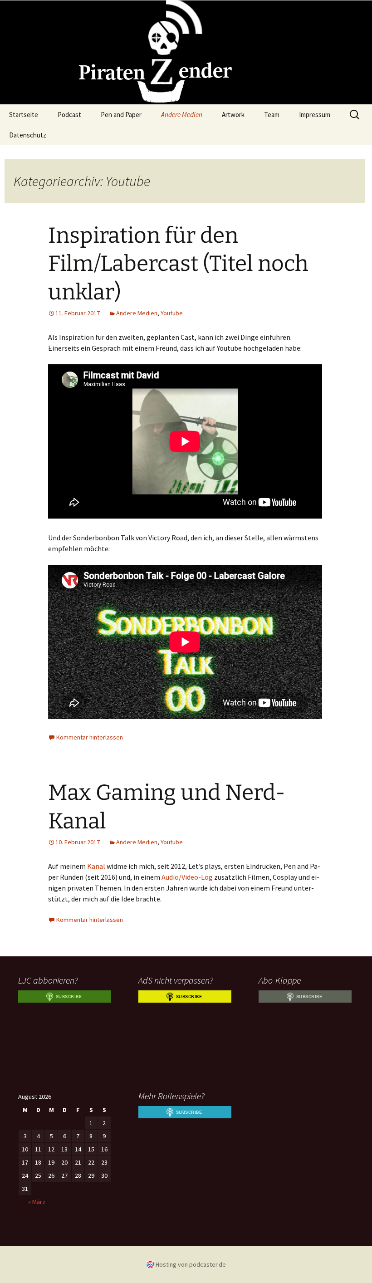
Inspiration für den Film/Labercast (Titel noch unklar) (178, 263)
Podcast (69, 114)
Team (271, 114)
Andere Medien (181, 114)
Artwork (233, 114)
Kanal (96, 866)
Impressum (314, 114)
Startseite (23, 114)
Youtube (172, 313)
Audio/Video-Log (187, 876)
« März (36, 1202)
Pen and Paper (121, 114)
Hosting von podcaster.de (191, 1264)
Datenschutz (27, 135)
